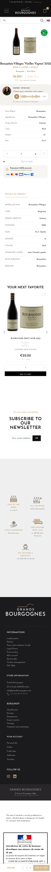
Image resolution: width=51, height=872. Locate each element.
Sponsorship (12, 659)
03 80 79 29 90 (17, 2)
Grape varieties (13, 720)
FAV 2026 (11, 666)
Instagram (8, 776)
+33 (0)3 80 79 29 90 (25, 559)
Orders (10, 747)
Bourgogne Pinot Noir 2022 (25, 338)
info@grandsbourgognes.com (19, 691)
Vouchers (10, 759)
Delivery (10, 642)
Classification (12, 710)
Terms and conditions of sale (18, 645)
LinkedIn (14, 776)
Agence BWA (33, 795)
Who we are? (12, 656)
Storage (10, 713)
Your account (15, 737)
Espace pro (38, 2)
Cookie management (16, 662)
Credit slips (11, 751)
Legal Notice (12, 649)
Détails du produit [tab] (15, 194)
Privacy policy (12, 652)
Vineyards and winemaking (18, 727)
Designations (12, 717)
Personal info (12, 743)
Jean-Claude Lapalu (25, 67)
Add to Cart (25, 374)
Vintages (10, 723)
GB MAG (28, 2)
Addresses (11, 755)
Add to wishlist (44, 154)
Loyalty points (12, 638)
